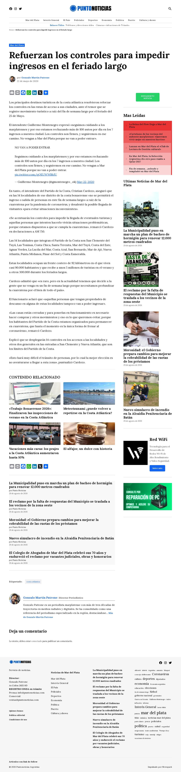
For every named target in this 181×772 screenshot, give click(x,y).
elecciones (150, 687)
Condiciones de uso (18, 719)
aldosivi (138, 670)
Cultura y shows (147, 20)
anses (144, 670)
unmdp (152, 735)
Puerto (131, 20)
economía (142, 684)
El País (66, 20)
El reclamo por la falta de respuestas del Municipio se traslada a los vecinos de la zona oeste (59, 503)
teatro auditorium (151, 731)
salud (157, 726)
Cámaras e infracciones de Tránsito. (113, 25)
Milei (137, 718)
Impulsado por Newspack (160, 767)
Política (120, 20)
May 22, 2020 (85, 182)
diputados (160, 679)
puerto (150, 726)
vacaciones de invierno (143, 738)
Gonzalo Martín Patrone (35, 77)
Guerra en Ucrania (141, 699)
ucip (147, 735)
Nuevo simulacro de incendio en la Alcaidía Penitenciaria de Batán (61, 538)
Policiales (79, 20)
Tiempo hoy (164, 731)
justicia (137, 714)
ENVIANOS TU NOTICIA (147, 97)
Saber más (157, 468)
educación (139, 688)
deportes (149, 679)
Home (11, 30)
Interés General (51, 20)
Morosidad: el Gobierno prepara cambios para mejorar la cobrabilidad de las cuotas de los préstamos (54, 522)
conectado (36, 641)
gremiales (157, 696)
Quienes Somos (16, 711)
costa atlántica (33, 581)
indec (169, 699)
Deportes (93, 20)
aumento (160, 670)
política (141, 726)
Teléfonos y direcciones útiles (80, 25)
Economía (107, 20)
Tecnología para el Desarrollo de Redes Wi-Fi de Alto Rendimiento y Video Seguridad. (160, 453)
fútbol (153, 691)
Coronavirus (160, 674)
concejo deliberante (143, 674)
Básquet (167, 670)
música (143, 718)
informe (146, 703)
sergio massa (139, 731)
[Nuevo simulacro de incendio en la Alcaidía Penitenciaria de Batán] (141, 389)
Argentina (151, 670)
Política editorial (17, 715)
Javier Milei (161, 707)
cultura (138, 679)
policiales (156, 721)
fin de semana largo (142, 692)
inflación (138, 703)
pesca (147, 721)
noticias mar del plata (159, 717)
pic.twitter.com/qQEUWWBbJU (36, 174)
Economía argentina (157, 684)
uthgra (159, 735)
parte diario (139, 721)
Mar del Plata (32, 20)
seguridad (166, 726)
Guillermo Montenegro (157, 699)
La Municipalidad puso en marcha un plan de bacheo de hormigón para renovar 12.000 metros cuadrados (60, 485)
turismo (139, 734)
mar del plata (153, 712)
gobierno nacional (143, 695)
